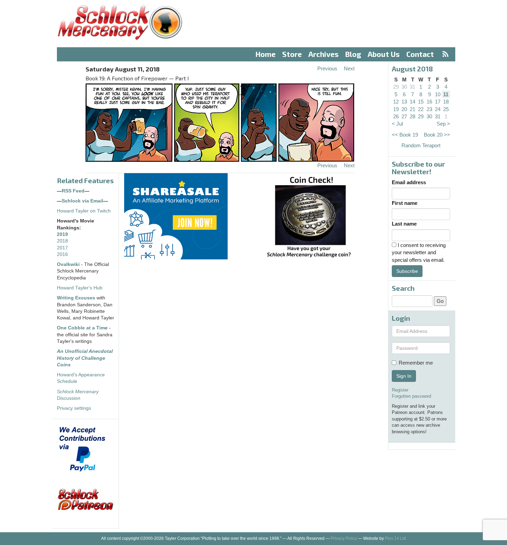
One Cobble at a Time (82, 327)
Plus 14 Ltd (395, 538)
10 (437, 94)
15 (421, 102)
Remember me (416, 363)
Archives (323, 54)
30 (404, 87)
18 (446, 102)
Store (292, 54)
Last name (404, 224)
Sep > (443, 124)
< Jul (397, 124)
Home (266, 54)
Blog (353, 54)
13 (404, 102)
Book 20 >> (437, 135)
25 (446, 109)
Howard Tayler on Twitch (84, 211)
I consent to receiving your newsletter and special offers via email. (419, 252)
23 (429, 109)
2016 (62, 254)
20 (404, 109)
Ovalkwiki (69, 264)
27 (404, 116)
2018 (62, 241)
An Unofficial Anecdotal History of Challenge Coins (85, 358)
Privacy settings (74, 408)
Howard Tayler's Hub (79, 287)
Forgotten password (411, 396)
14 (412, 102)
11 (445, 94)
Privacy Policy (344, 538)
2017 (62, 247)
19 (396, 109)
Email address (409, 182)
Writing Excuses (76, 297)
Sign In (403, 376)
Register (400, 390)
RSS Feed (73, 191)
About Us (384, 54)
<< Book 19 (405, 135)
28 (412, 116)
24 (437, 109)
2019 (62, 234)
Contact (420, 54)
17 (437, 102)
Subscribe (407, 271)
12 (396, 102)
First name (404, 203)
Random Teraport (420, 145)
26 (396, 116)
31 (412, 87)
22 (421, 109)
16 (429, 102)
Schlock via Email (82, 201)
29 (396, 87)
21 (412, 109)
